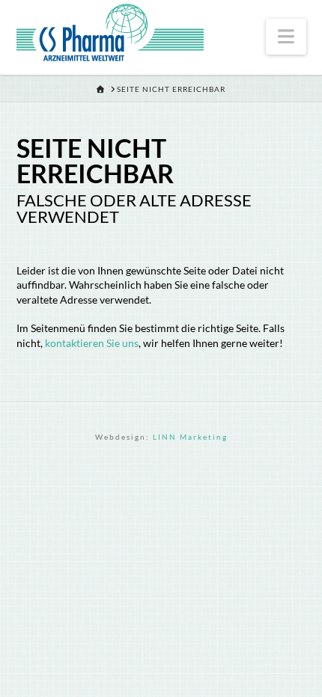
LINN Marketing (190, 436)
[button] (286, 37)
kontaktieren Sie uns (92, 343)
